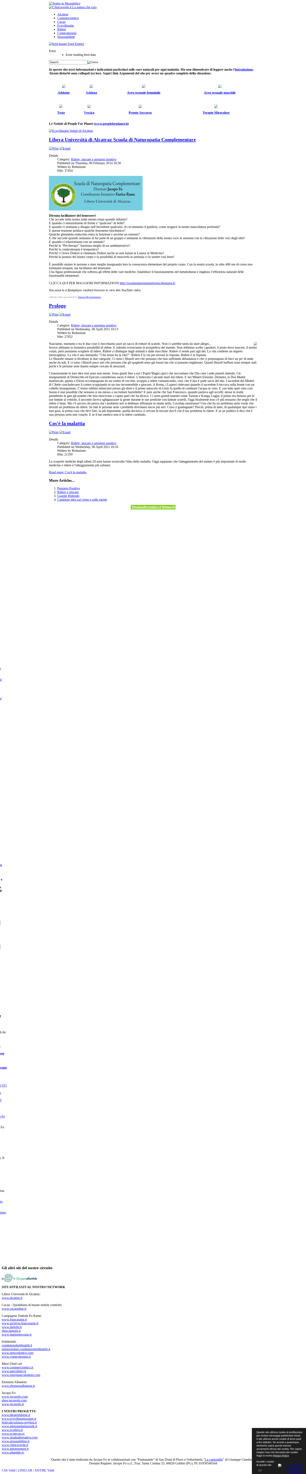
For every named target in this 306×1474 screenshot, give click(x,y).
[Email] (64, 148)
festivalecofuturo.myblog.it (19, 1422)
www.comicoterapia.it (16, 1356)
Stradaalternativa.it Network (153, 507)
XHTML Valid (44, 1470)
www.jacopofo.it (13, 1404)
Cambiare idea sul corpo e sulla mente (82, 499)
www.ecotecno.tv (13, 1433)
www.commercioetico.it (17, 1367)
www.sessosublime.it (15, 1441)
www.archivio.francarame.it (20, 1323)
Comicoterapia (66, 33)
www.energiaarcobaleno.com (21, 1375)
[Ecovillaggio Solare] (71, 131)
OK (259, 1470)
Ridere (61, 29)
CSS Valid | (10, 1470)
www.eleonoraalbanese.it (18, 1386)
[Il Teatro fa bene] (64, 3)
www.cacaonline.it (14, 1308)
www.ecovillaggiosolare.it (19, 1418)
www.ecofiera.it (12, 1430)
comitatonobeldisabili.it (17, 1345)
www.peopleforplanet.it (111, 123)
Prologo (57, 305)
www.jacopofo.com (15, 1396)
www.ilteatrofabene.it (16, 1415)
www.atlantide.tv (13, 1452)
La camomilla (214, 1459)
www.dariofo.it (12, 1327)
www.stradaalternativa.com (19, 1437)
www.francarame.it (14, 1319)
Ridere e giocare (68, 492)
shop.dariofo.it (11, 1331)
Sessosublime (66, 37)
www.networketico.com (17, 1353)
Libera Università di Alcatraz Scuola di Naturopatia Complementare (122, 139)
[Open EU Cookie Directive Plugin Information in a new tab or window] (290, 1468)
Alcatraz (62, 14)
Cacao (61, 22)
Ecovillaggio (65, 25)
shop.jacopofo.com (14, 1400)
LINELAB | (26, 1470)
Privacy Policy (281, 1455)
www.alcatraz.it (12, 1298)
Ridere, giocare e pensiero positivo (93, 159)
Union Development (89, 297)
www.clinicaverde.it (15, 1445)
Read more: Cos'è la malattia (67, 472)
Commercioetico (68, 18)
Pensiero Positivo (68, 488)
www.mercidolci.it (14, 1371)
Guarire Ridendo (68, 496)
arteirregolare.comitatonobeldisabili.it (26, 1349)
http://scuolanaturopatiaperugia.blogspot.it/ (147, 283)
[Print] (53, 148)
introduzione (244, 69)
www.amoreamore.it (15, 1448)
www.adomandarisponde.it (19, 1426)
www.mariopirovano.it (16, 1334)
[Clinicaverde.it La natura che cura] (73, 7)
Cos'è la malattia (67, 423)
